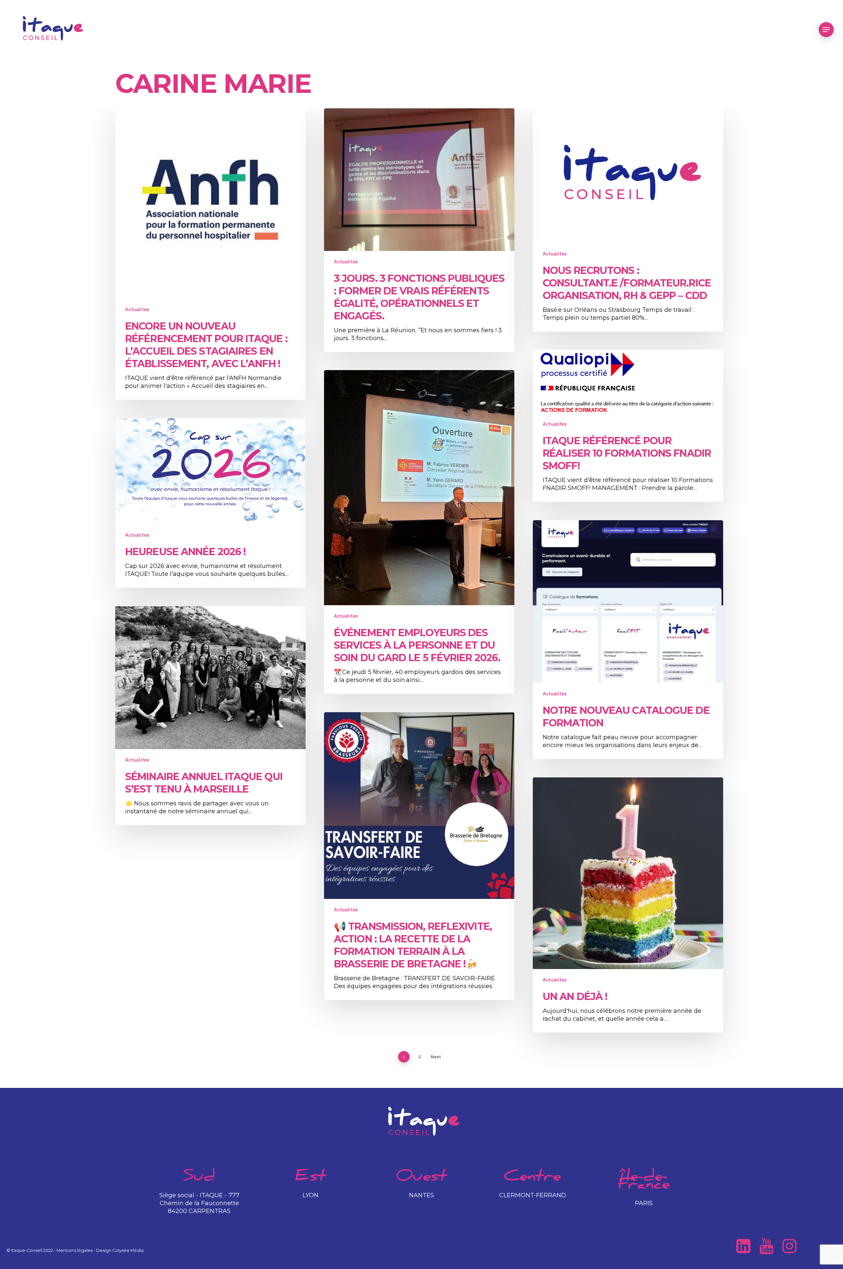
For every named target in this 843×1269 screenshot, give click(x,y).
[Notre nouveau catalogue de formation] (628, 639)
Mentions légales (75, 1250)
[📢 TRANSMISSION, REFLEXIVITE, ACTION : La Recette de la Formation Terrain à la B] (419, 856)
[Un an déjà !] (628, 905)
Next (436, 1057)
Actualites (137, 309)
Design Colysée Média (120, 1250)
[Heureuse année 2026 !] (210, 503)
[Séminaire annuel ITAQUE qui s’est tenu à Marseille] (210, 715)
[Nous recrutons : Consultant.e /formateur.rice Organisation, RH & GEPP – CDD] (628, 220)
